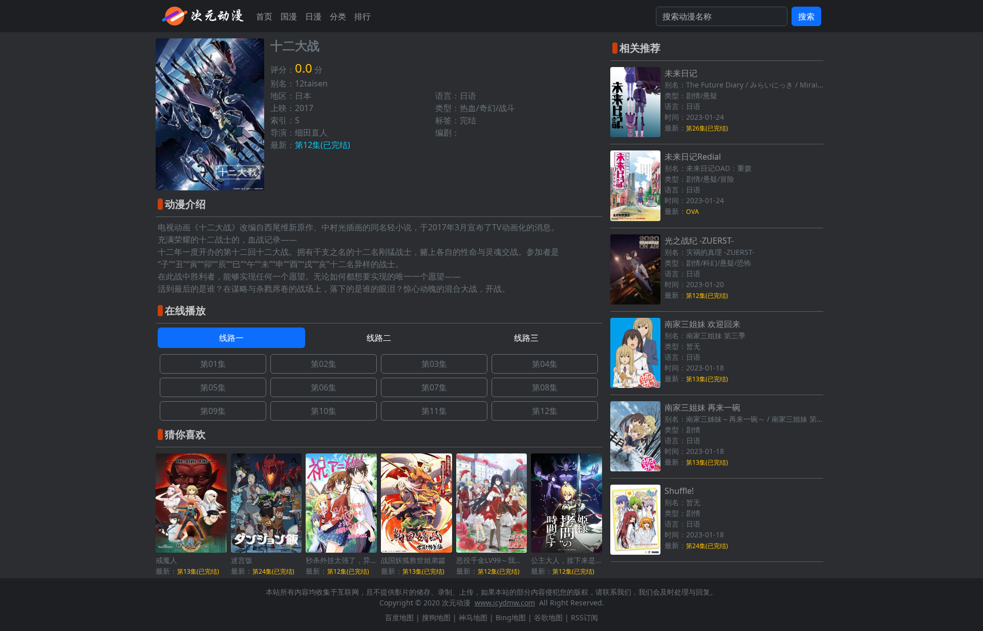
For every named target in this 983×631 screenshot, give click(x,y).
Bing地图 (511, 617)
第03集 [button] (434, 363)
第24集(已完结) (273, 571)
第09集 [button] (213, 411)
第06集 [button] (323, 387)
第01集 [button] (213, 363)
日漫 (313, 16)
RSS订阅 (584, 617)
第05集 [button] (213, 387)
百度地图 (399, 617)
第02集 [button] (323, 363)
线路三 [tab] (526, 337)
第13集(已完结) (198, 571)
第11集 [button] (434, 411)
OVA (692, 211)
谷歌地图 (548, 617)
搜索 (806, 16)
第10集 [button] (323, 411)
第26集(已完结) (707, 128)
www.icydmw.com (505, 602)
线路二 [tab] (379, 337)
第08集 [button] (545, 387)
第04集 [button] (545, 363)
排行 (362, 16)
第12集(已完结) (322, 144)
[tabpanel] (379, 387)
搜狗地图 (436, 617)
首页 (264, 16)
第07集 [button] (434, 387)
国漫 (289, 16)
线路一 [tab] (231, 337)
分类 (338, 16)
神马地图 (473, 617)
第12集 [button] (545, 411)
